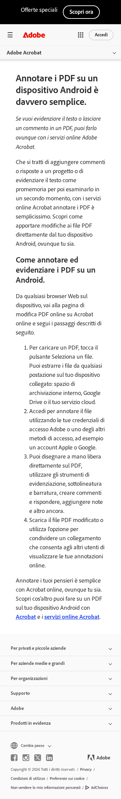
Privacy (86, 769)
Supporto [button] (20, 693)
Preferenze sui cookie (67, 778)
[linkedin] (49, 757)
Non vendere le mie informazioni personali (46, 787)
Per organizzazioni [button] (29, 678)
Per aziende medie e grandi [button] (38, 663)
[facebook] (14, 757)
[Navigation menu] (10, 34)
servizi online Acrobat (71, 617)
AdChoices (99, 787)
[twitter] (37, 757)
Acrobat (26, 617)
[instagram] (26, 757)
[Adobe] (34, 34)
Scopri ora (81, 11)
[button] (80, 35)
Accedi (101, 35)
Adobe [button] (17, 708)
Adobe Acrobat (24, 52)
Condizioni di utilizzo (28, 778)
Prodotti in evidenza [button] (31, 723)
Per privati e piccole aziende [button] (38, 648)
